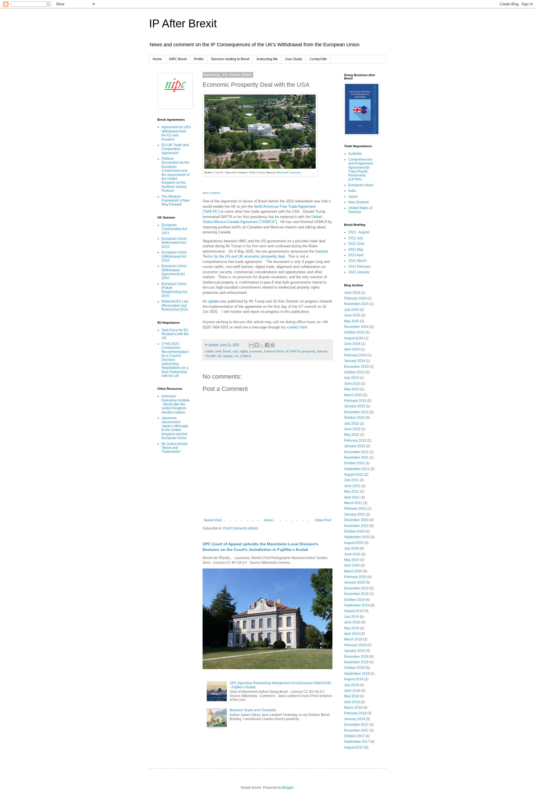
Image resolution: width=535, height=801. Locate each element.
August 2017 (353, 747)
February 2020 (355, 577)
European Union (360, 185)
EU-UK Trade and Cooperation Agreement (175, 149)
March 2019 (353, 639)
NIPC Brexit (178, 59)
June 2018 (352, 691)
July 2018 (351, 685)
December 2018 (356, 657)
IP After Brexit (183, 23)
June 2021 (352, 486)
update (214, 301)
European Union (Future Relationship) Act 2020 (174, 290)
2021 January (358, 272)
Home (157, 59)
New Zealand (358, 202)
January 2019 (354, 651)
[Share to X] (262, 345)
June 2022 (352, 429)
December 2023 (356, 367)
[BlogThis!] (256, 345)
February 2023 (355, 401)
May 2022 (351, 435)
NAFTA (295, 351)
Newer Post (213, 520)
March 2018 (353, 708)
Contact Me (318, 59)
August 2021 (353, 474)
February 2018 (355, 713)
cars (235, 351)
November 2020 (356, 526)
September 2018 (356, 674)
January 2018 (354, 719)
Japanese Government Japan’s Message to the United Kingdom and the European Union (175, 428)
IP (287, 351)
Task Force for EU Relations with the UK (175, 334)
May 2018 (351, 696)
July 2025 (351, 310)
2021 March (357, 261)
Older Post (323, 520)
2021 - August (358, 232)
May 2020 (351, 560)
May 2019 (351, 628)
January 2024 (354, 361)
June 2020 (352, 554)
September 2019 (356, 605)
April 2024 (352, 349)
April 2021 (352, 497)
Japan (353, 197)
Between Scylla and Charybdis (253, 710)
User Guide (293, 59)
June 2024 (352, 344)
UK (219, 356)
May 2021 (351, 491)
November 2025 (356, 304)
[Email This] (251, 345)
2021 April (356, 255)
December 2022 (356, 412)
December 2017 (356, 725)
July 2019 (351, 617)
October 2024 (354, 332)
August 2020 (353, 543)
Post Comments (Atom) (240, 528)
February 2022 (355, 440)
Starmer (322, 351)
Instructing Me (267, 59)
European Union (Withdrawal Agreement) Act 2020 (174, 272)
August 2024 (353, 338)
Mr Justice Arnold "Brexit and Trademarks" (175, 448)
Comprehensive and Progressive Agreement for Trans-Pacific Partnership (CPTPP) (360, 170)
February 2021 (355, 508)
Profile (199, 59)
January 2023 (354, 406)
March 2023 (353, 395)
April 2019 (352, 634)
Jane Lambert (211, 192)
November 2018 (356, 662)
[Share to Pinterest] (272, 345)
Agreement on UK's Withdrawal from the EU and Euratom (176, 133)
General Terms (274, 351)
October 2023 (354, 372)
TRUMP (210, 356)
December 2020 (356, 520)
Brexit (227, 351)
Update (228, 356)
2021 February (359, 266)
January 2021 (354, 514)
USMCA (245, 356)
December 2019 (356, 588)
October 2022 (354, 418)
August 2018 (353, 679)
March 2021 (353, 503)
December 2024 (356, 327)
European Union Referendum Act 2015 (174, 243)
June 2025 (352, 315)
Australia (355, 154)
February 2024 (355, 355)
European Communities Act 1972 (174, 229)
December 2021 (356, 452)
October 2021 (354, 463)
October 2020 (354, 531)
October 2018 (354, 668)
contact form (297, 327)
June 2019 (352, 622)
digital (244, 351)
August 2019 (353, 611)
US (236, 356)
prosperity (308, 351)
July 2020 (351, 548)
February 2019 (355, 645)
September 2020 (356, 537)
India (352, 191)
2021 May (355, 249)
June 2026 (352, 293)
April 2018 (352, 702)
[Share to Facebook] (267, 345)
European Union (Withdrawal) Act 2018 (174, 256)
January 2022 (354, 446)
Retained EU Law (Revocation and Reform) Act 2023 (175, 305)
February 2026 (355, 298)
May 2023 (351, 389)
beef (218, 351)
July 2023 (351, 378)
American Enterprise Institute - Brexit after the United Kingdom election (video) (176, 404)
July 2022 (351, 423)
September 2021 (356, 469)
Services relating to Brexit (230, 59)
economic (255, 351)
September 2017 (356, 742)
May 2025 (351, 321)
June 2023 (352, 384)
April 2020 (352, 565)
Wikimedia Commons (289, 172)
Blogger (288, 788)
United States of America (360, 210)
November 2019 (356, 594)
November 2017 (356, 730)
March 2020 (353, 571)
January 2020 (354, 582)
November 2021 (356, 457)
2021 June (356, 244)
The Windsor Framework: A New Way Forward (176, 201)
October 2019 (354, 600)
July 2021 (351, 480)
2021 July (355, 238)
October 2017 (354, 736)
